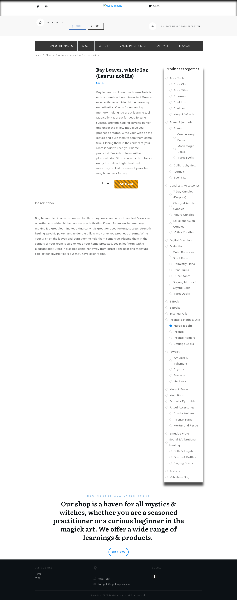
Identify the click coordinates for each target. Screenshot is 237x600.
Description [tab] (44, 203)
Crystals (179, 369)
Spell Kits (180, 177)
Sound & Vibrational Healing (183, 442)
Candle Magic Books (186, 137)
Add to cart (126, 184)
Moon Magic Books (186, 149)
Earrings (179, 375)
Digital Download (181, 240)
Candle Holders (184, 413)
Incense (179, 332)
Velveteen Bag (179, 477)
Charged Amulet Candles (184, 206)
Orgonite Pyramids (182, 401)
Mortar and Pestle (186, 425)
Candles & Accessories (185, 185)
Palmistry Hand (184, 264)
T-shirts (175, 471)
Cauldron (180, 102)
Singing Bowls (183, 463)
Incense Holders (184, 337)
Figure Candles (184, 214)
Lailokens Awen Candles (184, 223)
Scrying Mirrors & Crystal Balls (185, 285)
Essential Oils (178, 313)
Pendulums (181, 270)
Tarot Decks (182, 293)
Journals (179, 171)
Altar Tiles (181, 90)
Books (178, 128)
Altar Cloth (181, 84)
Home (38, 573)
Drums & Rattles (185, 457)
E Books (175, 307)
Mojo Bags (177, 395)
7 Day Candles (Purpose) (183, 194)
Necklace (180, 381)
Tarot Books (186, 157)
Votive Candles (184, 232)
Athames (180, 96)
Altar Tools (177, 78)
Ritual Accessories (182, 407)
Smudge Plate (179, 433)
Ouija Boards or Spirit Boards (183, 255)
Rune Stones (182, 276)
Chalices (179, 108)
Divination (176, 246)
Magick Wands (184, 114)
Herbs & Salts (183, 325)
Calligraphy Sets (185, 165)
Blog (37, 577)
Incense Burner (184, 419)
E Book (174, 301)
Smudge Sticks (184, 344)
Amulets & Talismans (181, 360)
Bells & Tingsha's (185, 451)
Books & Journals (181, 122)
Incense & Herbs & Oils (185, 319)
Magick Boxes (179, 389)
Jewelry (175, 351)
